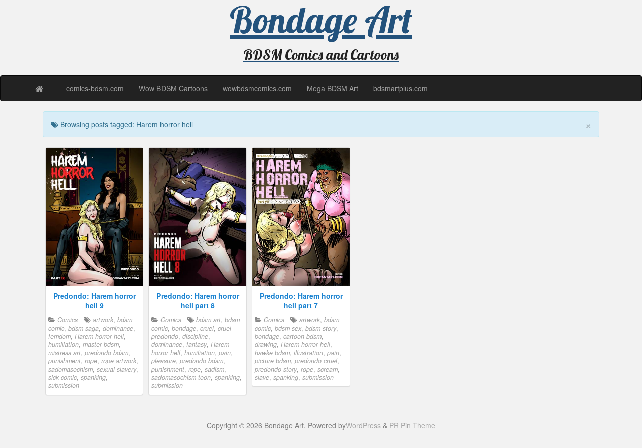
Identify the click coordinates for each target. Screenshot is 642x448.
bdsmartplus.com (400, 88)
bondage (184, 328)
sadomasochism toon (181, 377)
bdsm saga (83, 328)
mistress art (64, 352)
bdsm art (208, 319)
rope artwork (118, 360)
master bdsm (101, 344)
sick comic (62, 377)
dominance (118, 328)
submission (63, 385)
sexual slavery (116, 369)
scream (327, 369)
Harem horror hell (99, 336)
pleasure (163, 360)
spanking (93, 377)
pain (225, 352)
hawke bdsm (272, 352)
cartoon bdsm (302, 336)
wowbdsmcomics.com (257, 88)
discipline (195, 336)
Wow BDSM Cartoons (173, 88)
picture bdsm (273, 360)
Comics (67, 319)
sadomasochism (70, 369)
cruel (207, 328)
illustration (308, 352)
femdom (59, 336)
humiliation (63, 344)
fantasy (196, 344)
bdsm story (320, 328)
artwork (103, 319)
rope (91, 360)
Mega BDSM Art (332, 88)
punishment (64, 360)
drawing (266, 344)
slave (262, 377)
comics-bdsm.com (95, 88)
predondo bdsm (106, 352)
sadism (214, 369)
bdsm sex (288, 328)
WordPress (363, 425)
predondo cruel (316, 360)
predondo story (276, 369)
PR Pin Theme (412, 425)
